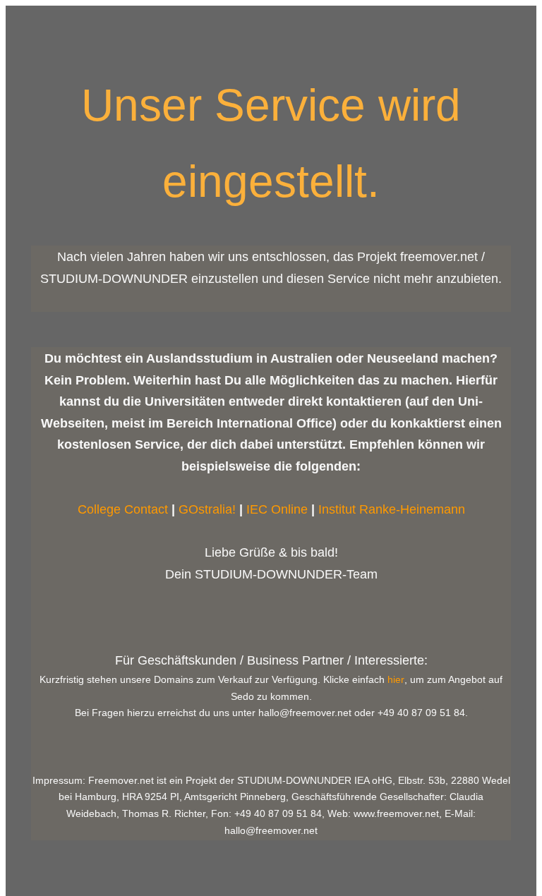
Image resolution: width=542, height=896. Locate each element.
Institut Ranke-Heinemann (391, 509)
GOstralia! (207, 509)
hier (395, 679)
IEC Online (277, 509)
